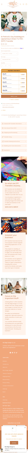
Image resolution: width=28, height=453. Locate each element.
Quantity (3, 63)
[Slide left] (1, 34)
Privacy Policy (6, 382)
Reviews (5, 361)
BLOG (4, 392)
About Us (5, 367)
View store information (8, 107)
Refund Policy (6, 379)
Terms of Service (7, 373)
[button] (1, 4)
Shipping (3, 45)
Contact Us (5, 364)
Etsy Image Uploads (8, 370)
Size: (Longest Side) (5, 50)
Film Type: (3, 56)
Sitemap (5, 389)
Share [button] (4, 110)
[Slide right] (26, 34)
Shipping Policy (6, 376)
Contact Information (8, 385)
